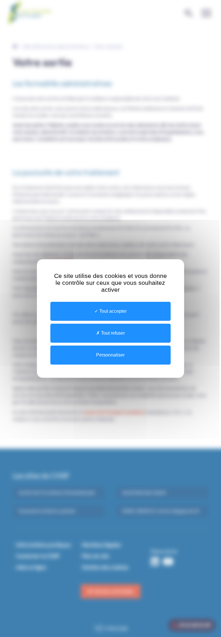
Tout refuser (112, 333)
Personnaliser (110, 354)
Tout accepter (112, 311)
